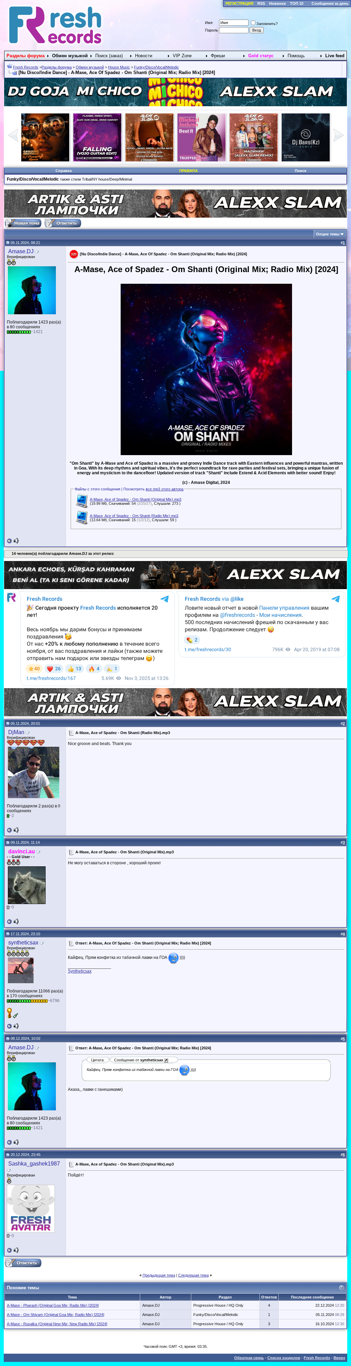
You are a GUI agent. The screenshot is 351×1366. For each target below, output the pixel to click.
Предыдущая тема (159, 1275)
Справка (64, 171)
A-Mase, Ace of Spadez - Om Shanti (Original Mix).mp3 (135, 499)
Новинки (277, 3)
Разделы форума (56, 67)
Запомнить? (267, 24)
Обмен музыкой (90, 67)
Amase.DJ (21, 251)
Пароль (211, 30)
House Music (119, 67)
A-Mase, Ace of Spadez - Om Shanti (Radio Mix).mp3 (134, 516)
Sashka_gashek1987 (34, 1164)
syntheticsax (23, 943)
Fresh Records (25, 67)
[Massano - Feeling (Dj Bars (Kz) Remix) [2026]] (149, 160)
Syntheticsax (80, 971)
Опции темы (327, 234)
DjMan (16, 732)
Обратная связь (249, 1358)
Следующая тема (193, 1275)
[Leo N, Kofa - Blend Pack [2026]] (254, 160)
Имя (209, 23)
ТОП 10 (296, 3)
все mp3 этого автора (164, 489)
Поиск (300, 171)
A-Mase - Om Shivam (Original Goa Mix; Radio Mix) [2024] (55, 1315)
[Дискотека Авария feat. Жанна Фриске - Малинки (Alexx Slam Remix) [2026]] (97, 160)
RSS (261, 3)
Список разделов (283, 1358)
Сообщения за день (330, 3)
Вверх (339, 1358)
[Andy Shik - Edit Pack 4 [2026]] (202, 160)
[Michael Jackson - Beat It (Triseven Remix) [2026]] (45, 160)
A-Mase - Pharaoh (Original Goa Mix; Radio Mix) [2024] (53, 1305)
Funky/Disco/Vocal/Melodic (156, 67)
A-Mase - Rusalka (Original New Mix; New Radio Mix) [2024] (57, 1324)
